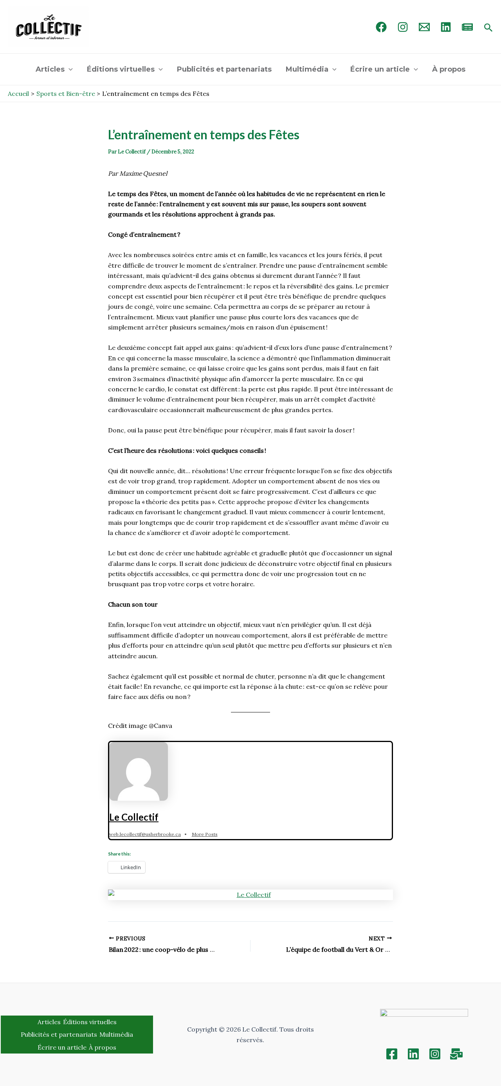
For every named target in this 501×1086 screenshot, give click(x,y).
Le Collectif (134, 817)
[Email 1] (424, 27)
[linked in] (445, 27)
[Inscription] (456, 1054)
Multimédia (307, 69)
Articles (50, 69)
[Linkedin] (413, 1054)
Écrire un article (380, 69)
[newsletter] (467, 27)
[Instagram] (402, 27)
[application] (69, 69)
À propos (448, 69)
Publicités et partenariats (224, 69)
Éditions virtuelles (121, 69)
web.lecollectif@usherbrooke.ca (145, 834)
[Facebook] (381, 27)
